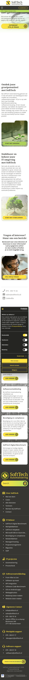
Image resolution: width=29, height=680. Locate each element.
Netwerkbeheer (11, 539)
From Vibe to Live (12, 577)
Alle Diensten (11, 503)
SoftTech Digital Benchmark (16, 524)
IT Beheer (10, 520)
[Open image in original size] (14, 475)
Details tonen (20, 356)
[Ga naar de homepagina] (14, 2)
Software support (13, 646)
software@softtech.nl (14, 653)
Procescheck (10, 566)
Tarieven (9, 506)
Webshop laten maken (14, 596)
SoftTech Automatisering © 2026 (13, 667)
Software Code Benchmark (16, 586)
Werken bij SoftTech (13, 509)
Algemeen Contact (14, 607)
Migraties (9, 548)
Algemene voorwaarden (14, 671)
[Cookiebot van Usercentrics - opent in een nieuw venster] (20, 309)
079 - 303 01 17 (11, 635)
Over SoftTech (12, 493)
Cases (8, 500)
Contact (23, 8)
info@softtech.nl (12, 610)
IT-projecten (11, 559)
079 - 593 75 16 (11, 616)
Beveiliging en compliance (15, 536)
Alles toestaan (14, 360)
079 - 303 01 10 (11, 650)
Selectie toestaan (14, 365)
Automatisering (11, 563)
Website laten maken (14, 599)
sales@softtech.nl (12, 613)
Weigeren (14, 370)
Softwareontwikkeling (15, 574)
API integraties (11, 583)
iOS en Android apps (13, 590)
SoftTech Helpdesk (12, 530)
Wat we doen (10, 497)
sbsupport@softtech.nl (14, 638)
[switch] (25, 340)
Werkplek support (14, 632)
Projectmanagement (13, 545)
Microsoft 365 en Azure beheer (16, 533)
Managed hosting (12, 542)
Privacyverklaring (13, 669)
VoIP (7, 551)
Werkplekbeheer (12, 527)
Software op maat (12, 580)
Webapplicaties (11, 592)
